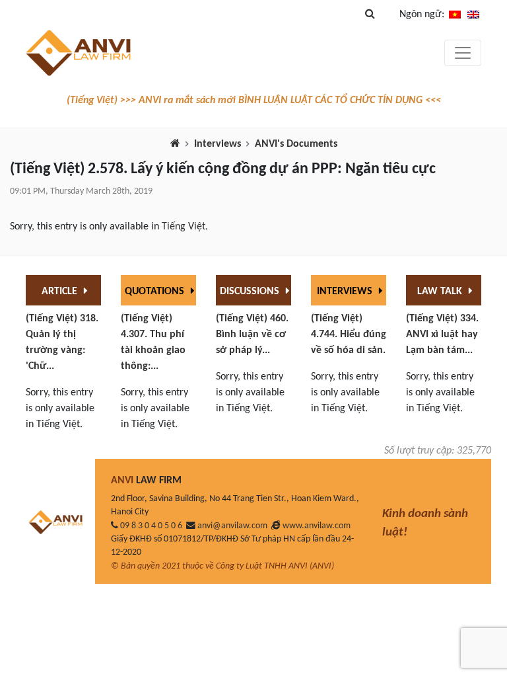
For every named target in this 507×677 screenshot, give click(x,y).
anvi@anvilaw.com (232, 526)
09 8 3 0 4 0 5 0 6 (151, 526)
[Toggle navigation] (462, 53)
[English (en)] (473, 14)
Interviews (217, 144)
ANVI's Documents (296, 144)
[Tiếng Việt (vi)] (455, 14)
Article (61, 291)
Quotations (156, 291)
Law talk (441, 291)
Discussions (251, 291)
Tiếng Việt (183, 226)
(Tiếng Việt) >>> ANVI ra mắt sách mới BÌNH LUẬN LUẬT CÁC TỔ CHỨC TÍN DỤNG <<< (254, 100)
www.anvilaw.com (317, 526)
